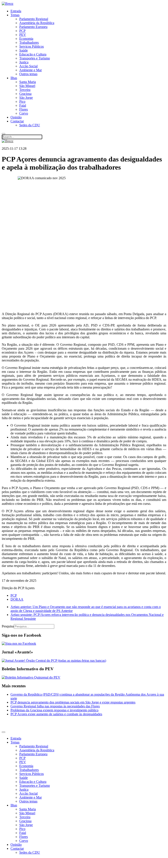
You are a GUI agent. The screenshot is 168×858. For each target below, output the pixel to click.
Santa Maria (27, 82)
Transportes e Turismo (34, 58)
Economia (26, 38)
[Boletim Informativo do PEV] (31, 677)
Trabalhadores (29, 42)
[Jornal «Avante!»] (54, 660)
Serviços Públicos (31, 46)
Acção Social (28, 66)
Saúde (23, 50)
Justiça (23, 62)
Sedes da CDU (29, 125)
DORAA (16, 599)
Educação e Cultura (32, 54)
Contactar (17, 121)
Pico (22, 101)
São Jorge (26, 97)
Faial (22, 105)
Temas (14, 15)
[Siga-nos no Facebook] (19, 643)
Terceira (24, 90)
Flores (23, 109)
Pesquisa (8, 626)
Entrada (15, 11)
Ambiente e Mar (30, 70)
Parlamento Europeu (33, 27)
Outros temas (28, 74)
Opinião (16, 117)
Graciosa (25, 94)
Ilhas (13, 78)
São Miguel (27, 86)
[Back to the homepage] (7, 3)
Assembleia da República (36, 23)
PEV (22, 34)
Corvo (23, 113)
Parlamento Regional (33, 19)
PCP (22, 31)
